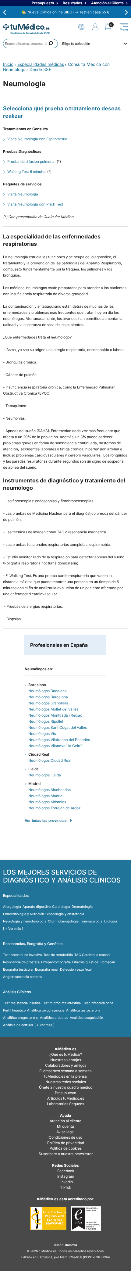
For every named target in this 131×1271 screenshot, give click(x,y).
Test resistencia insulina (22, 1003)
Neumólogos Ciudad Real (49, 760)
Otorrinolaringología (63, 921)
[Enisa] (86, 1218)
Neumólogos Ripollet (45, 721)
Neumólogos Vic (42, 733)
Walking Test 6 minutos (26, 171)
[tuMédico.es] (26, 26)
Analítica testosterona (83, 1010)
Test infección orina (98, 1003)
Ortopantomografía (56, 962)
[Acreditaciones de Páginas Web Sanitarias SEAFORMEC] (48, 1218)
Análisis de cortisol (18, 1025)
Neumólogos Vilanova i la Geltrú (55, 745)
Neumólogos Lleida (44, 775)
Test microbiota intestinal (62, 1003)
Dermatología (82, 906)
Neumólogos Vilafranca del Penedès (59, 739)
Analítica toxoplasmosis (46, 1010)
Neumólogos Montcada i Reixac (55, 715)
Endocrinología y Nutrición (23, 914)
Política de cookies (66, 1148)
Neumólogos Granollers (48, 703)
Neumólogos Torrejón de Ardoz (54, 808)
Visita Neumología (22, 194)
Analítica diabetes (54, 1017)
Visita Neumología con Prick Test (35, 204)
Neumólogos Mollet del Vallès (53, 709)
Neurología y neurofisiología (24, 921)
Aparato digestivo (37, 906)
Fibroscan (107, 962)
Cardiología (61, 906)
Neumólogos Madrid (45, 795)
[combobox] (30, 43)
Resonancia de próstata (21, 962)
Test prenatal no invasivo (22, 955)
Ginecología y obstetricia (64, 914)
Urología (110, 921)
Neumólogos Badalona (47, 691)
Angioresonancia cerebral (23, 977)
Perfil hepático (14, 1010)
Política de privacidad (65, 1142)
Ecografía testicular (18, 969)
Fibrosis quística (85, 962)
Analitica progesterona (20, 1017)
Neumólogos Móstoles (47, 802)
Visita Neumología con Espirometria (37, 139)
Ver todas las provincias (46, 820)
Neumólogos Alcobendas (49, 789)
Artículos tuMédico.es (65, 1098)
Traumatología (91, 921)
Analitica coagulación (86, 1017)
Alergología (12, 906)
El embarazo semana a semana (65, 1071)
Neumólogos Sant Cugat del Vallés (57, 727)
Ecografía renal (46, 969)
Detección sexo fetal (76, 969)
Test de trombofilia (58, 955)
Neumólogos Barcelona (48, 697)
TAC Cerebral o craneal (92, 955)
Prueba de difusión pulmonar (31, 161)
